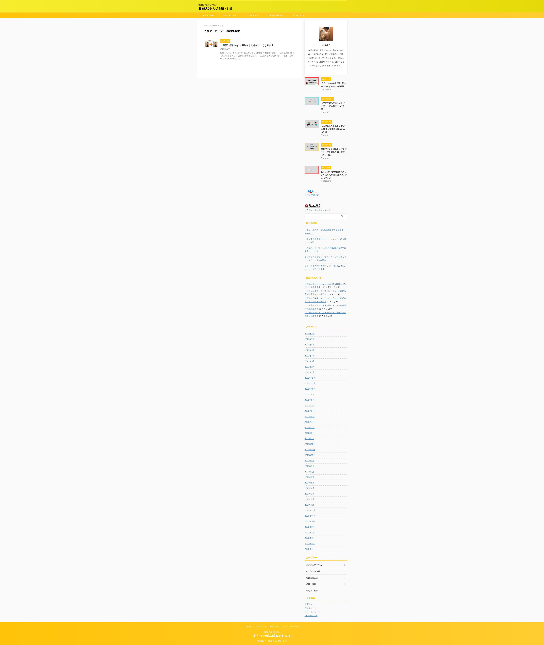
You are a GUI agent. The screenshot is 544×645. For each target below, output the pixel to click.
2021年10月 (310, 455)
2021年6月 (309, 477)
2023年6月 (310, 344)
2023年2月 (309, 367)
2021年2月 (309, 499)
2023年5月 (310, 350)
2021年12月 (310, 444)
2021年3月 (309, 494)
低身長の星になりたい (272, 632)
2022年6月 (309, 411)
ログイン (309, 604)
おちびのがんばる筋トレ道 (215, 8)
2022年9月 (309, 394)
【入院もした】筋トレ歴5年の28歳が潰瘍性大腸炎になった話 (333, 129)
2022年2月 (309, 433)
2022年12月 (310, 378)
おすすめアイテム (231, 15)
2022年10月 (310, 389)
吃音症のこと (298, 15)
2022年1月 (309, 438)
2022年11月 (310, 383)
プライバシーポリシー (290, 626)
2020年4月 (310, 549)
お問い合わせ (274, 626)
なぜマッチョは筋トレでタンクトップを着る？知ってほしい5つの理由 (334, 152)
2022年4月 (309, 422)
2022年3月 (309, 427)
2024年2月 (309, 333)
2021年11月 (310, 449)
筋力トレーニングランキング (317, 210)
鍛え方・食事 (208, 15)
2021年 (215, 25)
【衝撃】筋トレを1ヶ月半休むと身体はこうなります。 (248, 45)
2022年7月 (309, 405)
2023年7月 (309, 339)
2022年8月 (309, 400)
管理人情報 (262, 626)
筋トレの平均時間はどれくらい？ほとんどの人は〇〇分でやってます (334, 174)
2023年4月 (310, 355)
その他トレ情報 (276, 15)
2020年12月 (310, 510)
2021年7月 (309, 471)
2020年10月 (310, 521)
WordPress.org (311, 615)
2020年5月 (310, 543)
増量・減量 (253, 15)
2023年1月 (309, 372)
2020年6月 (310, 538)
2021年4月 (309, 488)
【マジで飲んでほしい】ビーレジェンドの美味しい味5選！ (334, 106)
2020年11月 (310, 516)
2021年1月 (309, 505)
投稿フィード (310, 608)
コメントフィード (312, 611)
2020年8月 (310, 527)
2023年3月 (310, 361)
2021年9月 (309, 460)
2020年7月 (309, 532)
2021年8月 (309, 466)
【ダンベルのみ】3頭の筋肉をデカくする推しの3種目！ (325, 232)
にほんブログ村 (312, 195)
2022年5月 (309, 416)
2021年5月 (309, 482)
